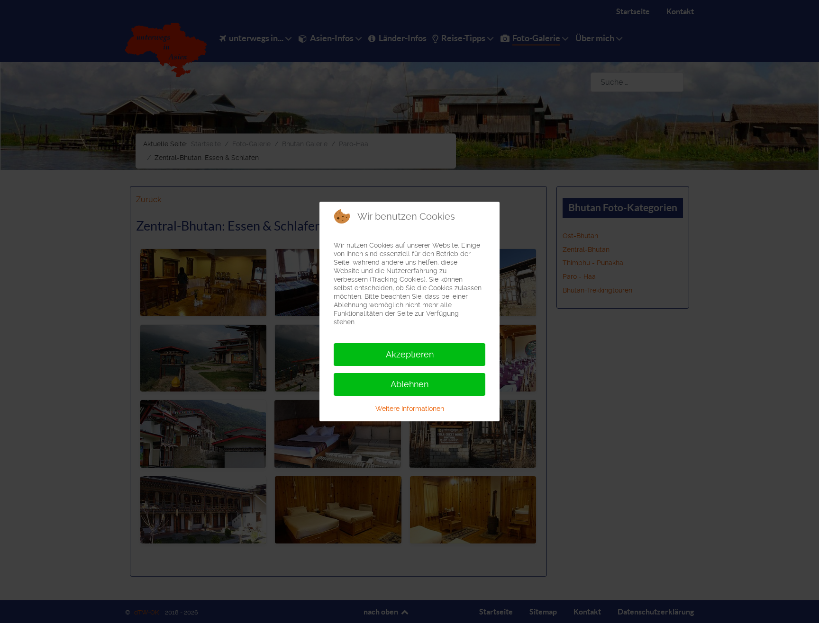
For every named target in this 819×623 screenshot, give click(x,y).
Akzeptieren (410, 354)
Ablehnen (409, 384)
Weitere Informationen (409, 408)
